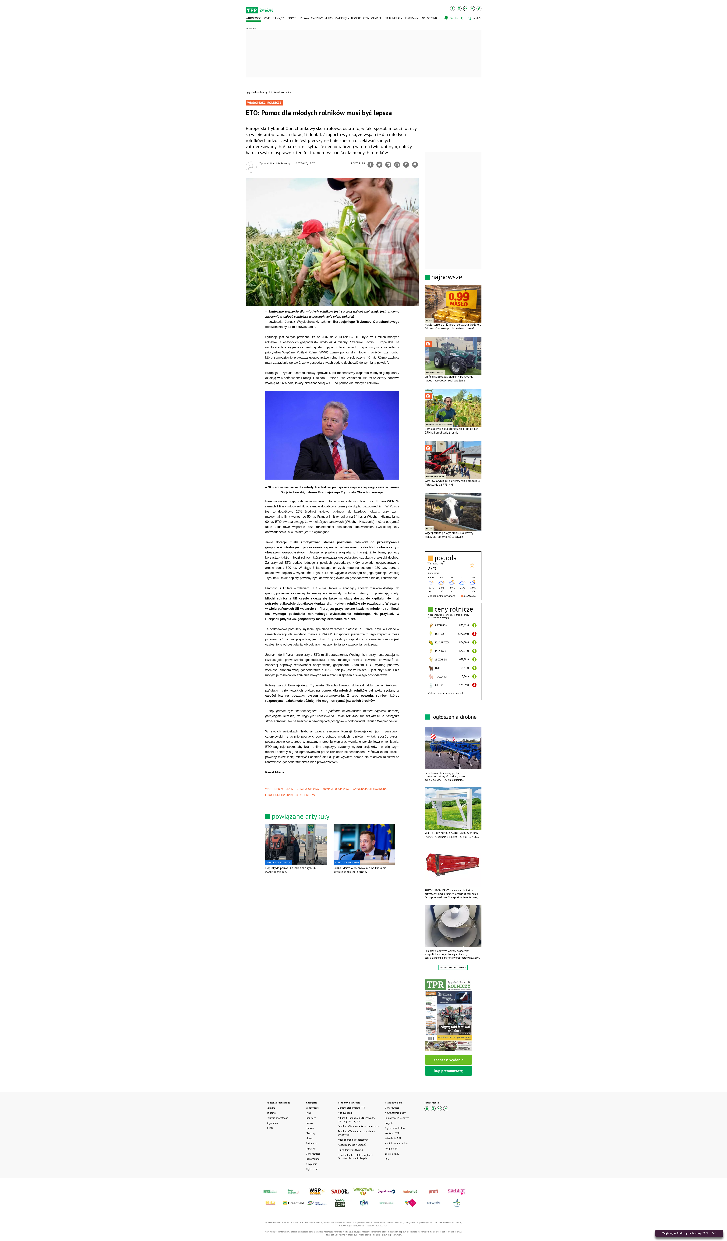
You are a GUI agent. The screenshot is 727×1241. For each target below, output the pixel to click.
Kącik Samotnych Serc (396, 1143)
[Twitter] (472, 8)
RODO (270, 1128)
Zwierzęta (341, 18)
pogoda (445, 557)
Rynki (267, 18)
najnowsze (446, 276)
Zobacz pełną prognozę (441, 596)
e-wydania (412, 18)
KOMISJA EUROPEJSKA (336, 789)
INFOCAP (355, 18)
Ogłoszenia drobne (395, 1128)
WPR (268, 789)
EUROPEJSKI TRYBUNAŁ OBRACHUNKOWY (290, 795)
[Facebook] (452, 8)
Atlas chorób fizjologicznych (353, 1139)
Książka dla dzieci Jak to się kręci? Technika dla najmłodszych (355, 1156)
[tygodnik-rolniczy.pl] (260, 8)
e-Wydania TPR (393, 1138)
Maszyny (316, 18)
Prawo (292, 18)
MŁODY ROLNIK (284, 789)
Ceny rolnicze (372, 18)
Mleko (329, 18)
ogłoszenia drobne (455, 716)
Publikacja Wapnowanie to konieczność (359, 1126)
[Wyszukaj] (474, 18)
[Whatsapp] (406, 165)
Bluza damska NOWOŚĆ (350, 1150)
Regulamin (272, 1123)
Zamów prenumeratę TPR (351, 1107)
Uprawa (304, 18)
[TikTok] (479, 8)
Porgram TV (391, 1148)
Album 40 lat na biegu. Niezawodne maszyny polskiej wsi (357, 1119)
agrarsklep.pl (392, 1153)
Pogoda (389, 1123)
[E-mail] (397, 165)
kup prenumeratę (448, 1070)
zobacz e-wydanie (448, 1059)
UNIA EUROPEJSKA (308, 789)
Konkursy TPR (392, 1133)
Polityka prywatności (277, 1118)
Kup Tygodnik (345, 1112)
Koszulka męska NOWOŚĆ (352, 1144)
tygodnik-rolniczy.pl (258, 92)
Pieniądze (279, 18)
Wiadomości (253, 18)
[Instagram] (459, 8)
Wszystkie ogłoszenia (453, 967)
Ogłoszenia (429, 18)
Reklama (271, 1112)
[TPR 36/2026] (448, 1015)
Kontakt (271, 1107)
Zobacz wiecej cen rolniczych (446, 693)
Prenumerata (393, 18)
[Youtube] (465, 8)
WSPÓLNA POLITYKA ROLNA (370, 789)
